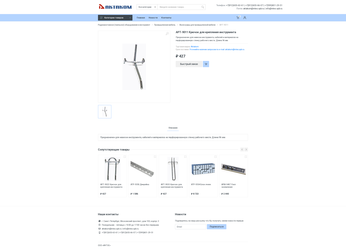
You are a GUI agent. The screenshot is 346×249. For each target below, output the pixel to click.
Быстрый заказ (189, 64)
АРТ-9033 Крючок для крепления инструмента (172, 185)
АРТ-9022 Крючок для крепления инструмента (111, 185)
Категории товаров (113, 17)
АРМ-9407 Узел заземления (228, 185)
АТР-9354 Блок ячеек (201, 184)
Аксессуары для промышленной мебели (197, 25)
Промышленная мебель (164, 25)
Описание (173, 128)
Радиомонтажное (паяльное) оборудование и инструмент (124, 25)
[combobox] (178, 7)
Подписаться (217, 226)
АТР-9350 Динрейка (140, 184)
